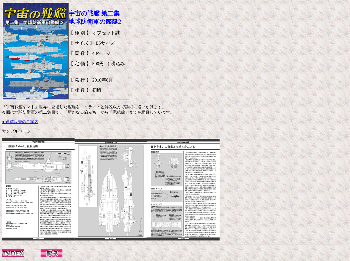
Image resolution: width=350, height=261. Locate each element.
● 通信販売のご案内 (20, 121)
